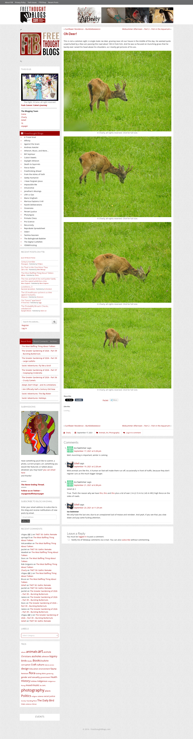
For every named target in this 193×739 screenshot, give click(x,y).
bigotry (53, 656)
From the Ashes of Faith (34, 174)
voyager (24, 126)
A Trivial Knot (30, 137)
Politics (26, 696)
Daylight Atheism (31, 161)
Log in (24, 328)
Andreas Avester (31, 147)
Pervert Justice (30, 211)
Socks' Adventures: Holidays (34, 398)
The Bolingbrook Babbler (35, 238)
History (25, 681)
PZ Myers (40, 264)
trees (23, 704)
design (25, 668)
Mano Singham (30, 198)
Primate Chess (30, 218)
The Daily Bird (45, 700)
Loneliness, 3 (26, 287)
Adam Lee (43, 311)
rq (22, 123)
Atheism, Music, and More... (36, 150)
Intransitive (29, 188)
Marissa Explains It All (33, 201)
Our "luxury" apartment (31, 300)
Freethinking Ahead (32, 171)
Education (33, 669)
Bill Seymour (29, 154)
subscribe (126, 540)
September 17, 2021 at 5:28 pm (87, 451)
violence (29, 704)
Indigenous (42, 681)
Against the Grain (32, 144)
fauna (53, 668)
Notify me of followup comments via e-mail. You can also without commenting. (110, 540)
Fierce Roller (29, 167)
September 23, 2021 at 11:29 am (88, 507)
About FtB (9, 2)
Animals (102, 432)
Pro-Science (29, 221)
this (101, 493)
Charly (24, 117)
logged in (83, 536)
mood (29, 685)
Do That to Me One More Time (34, 267)
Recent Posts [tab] (26, 341)
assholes (36, 656)
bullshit (45, 660)
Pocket (105, 400)
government (45, 677)
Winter (34, 704)
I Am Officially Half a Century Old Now (38, 389)
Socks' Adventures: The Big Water (36, 393)
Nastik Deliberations (33, 204)
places (48, 690)
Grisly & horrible (28, 261)
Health (54, 677)
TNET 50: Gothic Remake (46, 534)
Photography (114, 432)
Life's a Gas (29, 194)
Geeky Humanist (31, 177)
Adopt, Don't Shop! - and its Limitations (39, 385)
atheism (45, 656)
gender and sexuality (30, 677)
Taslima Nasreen (31, 235)
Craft (33, 664)
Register (25, 325)
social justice (49, 696)
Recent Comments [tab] (40, 341)
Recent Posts (53, 2)
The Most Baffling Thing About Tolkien (37, 273)
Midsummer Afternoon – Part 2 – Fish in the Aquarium (146, 29)
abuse (23, 652)
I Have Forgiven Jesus (33, 181)
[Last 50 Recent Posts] (28, 258)
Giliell (23, 120)
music (35, 685)
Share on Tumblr (79, 400)
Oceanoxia (28, 208)
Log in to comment (133, 432)
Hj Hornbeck (48, 289)
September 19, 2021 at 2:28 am (87, 466)
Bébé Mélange (41, 269)
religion (34, 696)
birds (24, 660)
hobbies (33, 681)
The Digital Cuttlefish (33, 242)
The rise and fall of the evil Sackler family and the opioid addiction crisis (38, 280)
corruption (25, 664)
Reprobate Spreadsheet (34, 228)
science (40, 696)
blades (29, 661)
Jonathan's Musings (32, 191)
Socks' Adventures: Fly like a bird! (36, 365)
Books (37, 660)
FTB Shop (42, 2)
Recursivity (29, 225)
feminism (24, 673)
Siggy (40, 302)
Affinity (27, 140)
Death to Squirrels (32, 164)
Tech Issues (32, 2)
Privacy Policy (20, 2)
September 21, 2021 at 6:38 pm (87, 485)
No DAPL (43, 685)
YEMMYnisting (30, 245)
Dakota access (49, 665)
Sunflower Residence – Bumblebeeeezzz (82, 29)
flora (32, 673)
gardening (49, 673)
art (40, 651)
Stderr (27, 231)
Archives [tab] (53, 341)
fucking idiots (41, 673)
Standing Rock (32, 701)
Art (107, 432)
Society (23, 701)
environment (44, 669)
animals (31, 651)
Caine (23, 114)
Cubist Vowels (30, 157)
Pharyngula (29, 215)
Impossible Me (30, 184)
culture (40, 664)
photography (32, 690)
